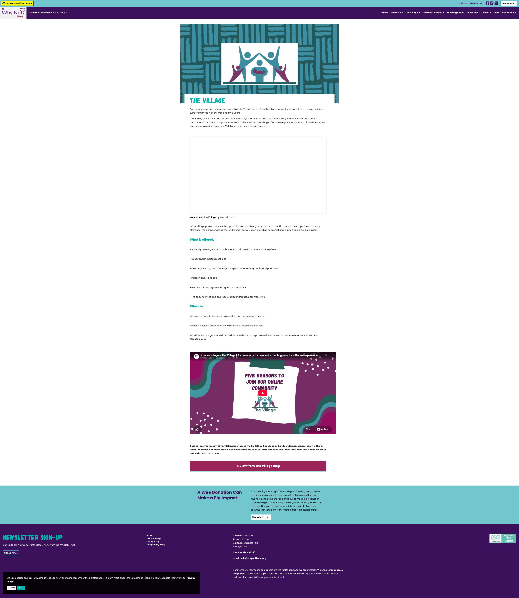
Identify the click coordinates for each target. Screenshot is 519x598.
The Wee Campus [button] (433, 12)
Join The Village (154, 538)
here (299, 449)
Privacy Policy (153, 541)
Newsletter (476, 3)
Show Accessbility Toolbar (19, 3)
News (496, 12)
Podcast (463, 3)
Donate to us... (509, 3)
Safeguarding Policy (156, 544)
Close (21, 588)
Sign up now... (11, 553)
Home (384, 12)
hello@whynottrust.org (253, 558)
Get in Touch (509, 12)
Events (487, 12)
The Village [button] (411, 12)
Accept (11, 588)
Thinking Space (455, 12)
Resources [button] (473, 12)
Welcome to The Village (203, 217)
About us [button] (396, 12)
